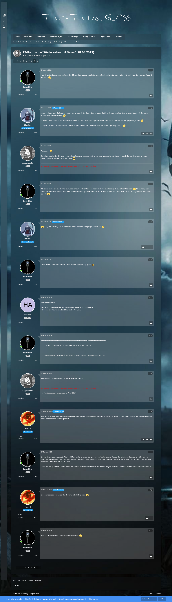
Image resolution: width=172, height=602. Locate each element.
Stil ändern (157, 594)
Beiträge (20, 95)
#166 (150, 260)
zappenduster (30, 56)
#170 (150, 411)
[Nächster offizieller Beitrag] (151, 133)
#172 (150, 490)
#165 (150, 222)
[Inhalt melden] (151, 95)
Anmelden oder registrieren (4, 21)
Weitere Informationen (149, 599)
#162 (150, 108)
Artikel (20, 436)
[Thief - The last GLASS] (86, 17)
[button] (4, 15)
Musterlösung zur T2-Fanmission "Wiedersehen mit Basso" (62, 378)
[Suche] (4, 27)
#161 (150, 70)
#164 (150, 184)
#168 (150, 336)
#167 (150, 298)
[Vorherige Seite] (14, 61)
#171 (150, 452)
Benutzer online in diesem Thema (27, 580)
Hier (85, 340)
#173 (150, 531)
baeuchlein (62, 355)
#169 (150, 373)
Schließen (162, 599)
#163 (150, 146)
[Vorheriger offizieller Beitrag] (147, 133)
